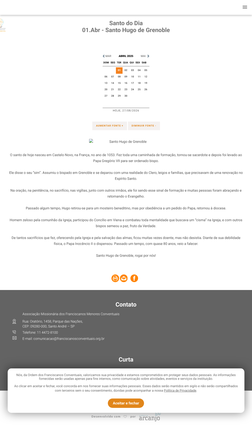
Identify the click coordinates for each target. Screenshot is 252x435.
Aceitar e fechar (126, 403)
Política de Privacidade (180, 391)
